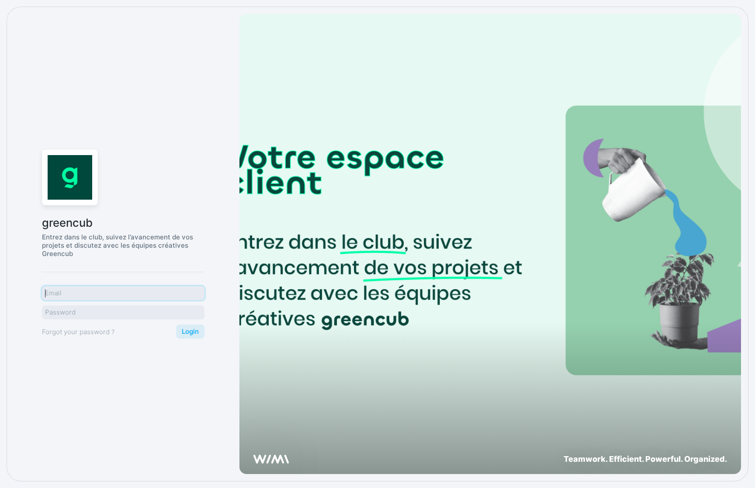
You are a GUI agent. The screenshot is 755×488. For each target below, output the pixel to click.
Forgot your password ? (78, 332)
